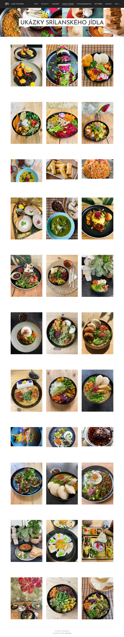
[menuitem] (37, 4)
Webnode (68, 633)
